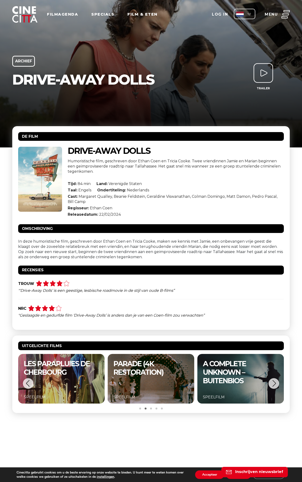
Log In (220, 14)
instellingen (105, 477)
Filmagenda (62, 14)
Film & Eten (142, 14)
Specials (102, 14)
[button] (28, 383)
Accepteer (209, 474)
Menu (271, 14)
